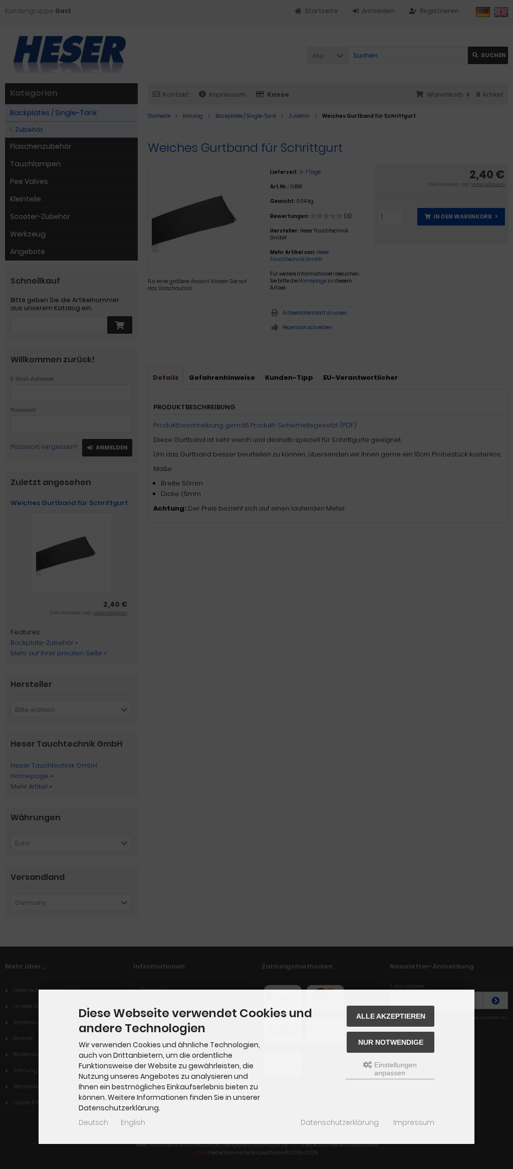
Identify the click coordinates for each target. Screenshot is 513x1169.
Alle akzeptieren (390, 1016)
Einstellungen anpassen (394, 1069)
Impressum (413, 1122)
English (133, 1122)
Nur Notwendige (390, 1042)
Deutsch (93, 1122)
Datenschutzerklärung (340, 1122)
